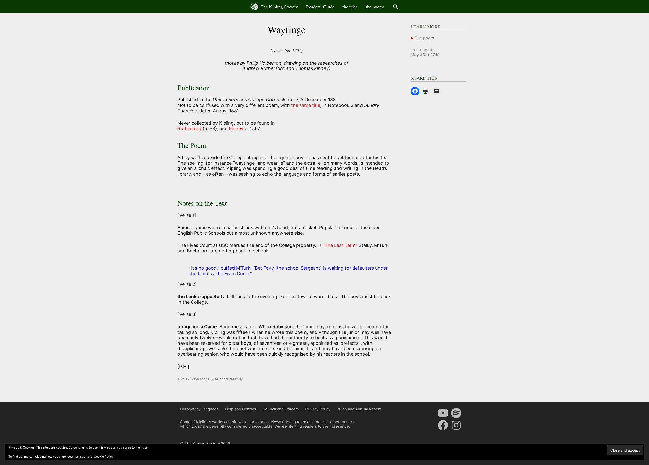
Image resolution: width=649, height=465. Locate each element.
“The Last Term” (341, 245)
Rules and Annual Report (359, 409)
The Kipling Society (278, 7)
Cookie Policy (104, 456)
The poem (424, 37)
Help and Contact (240, 409)
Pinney (236, 128)
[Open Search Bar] (396, 6)
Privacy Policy (317, 409)
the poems (375, 7)
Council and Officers (280, 409)
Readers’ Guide (320, 7)
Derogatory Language (199, 409)
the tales (350, 7)
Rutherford (190, 128)
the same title (305, 105)
